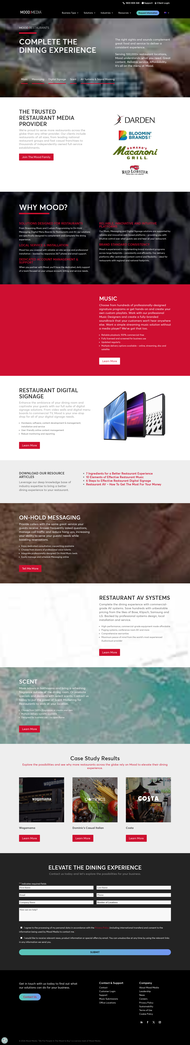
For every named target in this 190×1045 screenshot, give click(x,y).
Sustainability (146, 1006)
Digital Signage (57, 79)
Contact (103, 987)
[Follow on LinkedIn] (141, 1022)
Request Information (148, 13)
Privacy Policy (102, 927)
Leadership (145, 991)
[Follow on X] (153, 1022)
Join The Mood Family (36, 157)
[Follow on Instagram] (160, 1022)
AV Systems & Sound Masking (98, 79)
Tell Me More (30, 568)
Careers (143, 998)
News (142, 995)
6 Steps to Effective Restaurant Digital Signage (118, 480)
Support (148, 3)
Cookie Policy (146, 1014)
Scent (73, 79)
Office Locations (107, 1002)
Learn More (109, 361)
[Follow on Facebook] (147, 1022)
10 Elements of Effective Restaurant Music (115, 477)
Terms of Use (145, 1010)
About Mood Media (149, 987)
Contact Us (30, 996)
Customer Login (107, 991)
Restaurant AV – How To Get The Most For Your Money (123, 484)
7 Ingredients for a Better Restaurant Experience (119, 473)
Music (24, 79)
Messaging (38, 79)
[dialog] (4, 1040)
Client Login (163, 3)
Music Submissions (108, 998)
